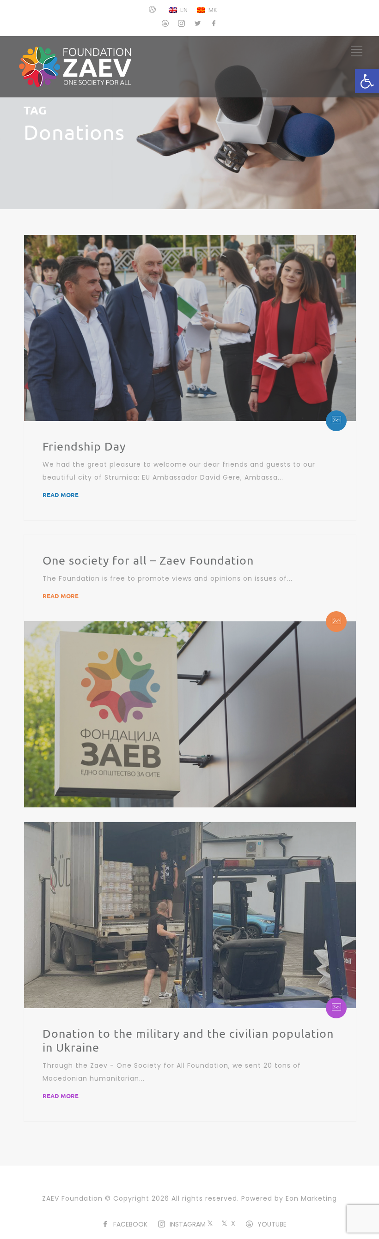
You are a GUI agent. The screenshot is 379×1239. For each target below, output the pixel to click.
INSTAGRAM (188, 1224)
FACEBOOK (130, 1224)
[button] (367, 81)
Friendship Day (84, 446)
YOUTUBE (272, 1224)
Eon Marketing (311, 1198)
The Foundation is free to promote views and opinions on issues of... (168, 578)
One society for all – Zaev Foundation (148, 560)
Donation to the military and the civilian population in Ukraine (188, 1040)
